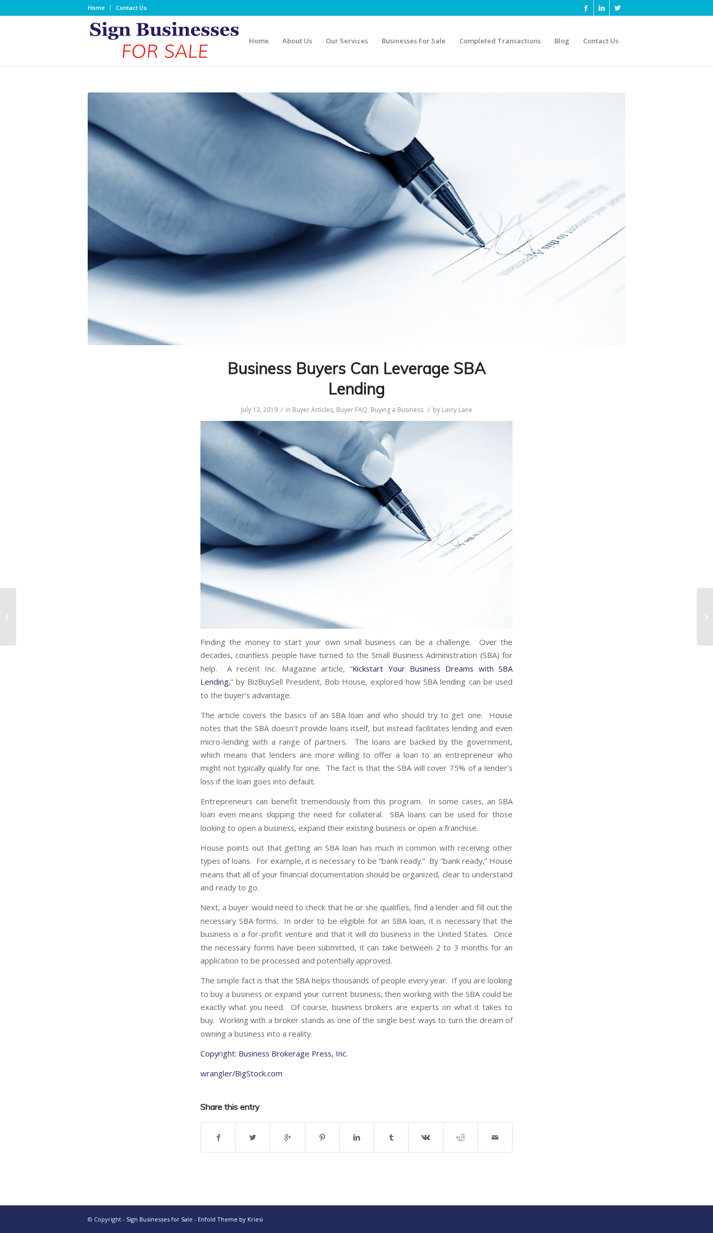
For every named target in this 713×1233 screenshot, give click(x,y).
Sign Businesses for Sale (159, 1219)
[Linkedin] (601, 8)
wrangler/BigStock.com (241, 1073)
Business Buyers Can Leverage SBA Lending (357, 378)
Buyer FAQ (351, 409)
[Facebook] (585, 8)
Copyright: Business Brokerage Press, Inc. (274, 1053)
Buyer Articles (312, 409)
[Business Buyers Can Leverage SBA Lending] (356, 218)
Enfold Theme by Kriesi (230, 1219)
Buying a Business (397, 409)
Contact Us (131, 7)
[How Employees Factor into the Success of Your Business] (8, 616)
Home (96, 7)
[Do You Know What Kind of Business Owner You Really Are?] (705, 616)
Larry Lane (457, 409)
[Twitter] (617, 8)
